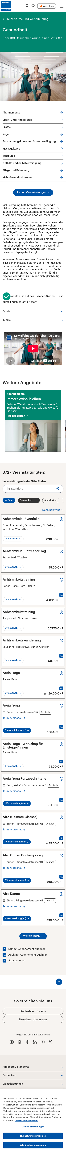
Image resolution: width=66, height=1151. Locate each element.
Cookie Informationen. (26, 1120)
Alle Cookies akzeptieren (33, 1145)
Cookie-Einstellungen (33, 1127)
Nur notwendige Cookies (33, 1136)
